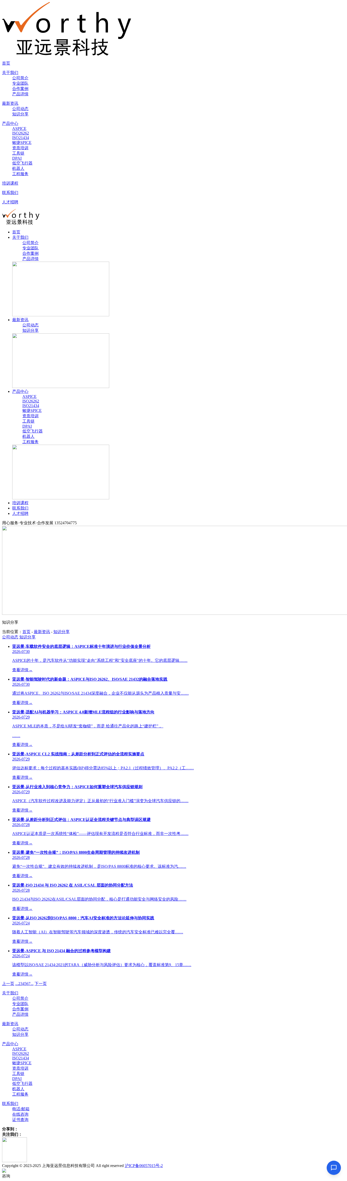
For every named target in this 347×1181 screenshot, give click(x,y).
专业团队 (20, 83)
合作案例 (20, 88)
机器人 (18, 168)
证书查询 (20, 1119)
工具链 (18, 153)
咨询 (6, 1176)
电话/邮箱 (20, 1109)
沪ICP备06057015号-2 (144, 1165)
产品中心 (10, 123)
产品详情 (20, 94)
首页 (6, 63)
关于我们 (10, 72)
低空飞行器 (22, 163)
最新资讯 (10, 103)
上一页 (8, 983)
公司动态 (20, 109)
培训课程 (10, 183)
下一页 (41, 983)
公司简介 (20, 78)
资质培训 (20, 148)
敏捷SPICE (21, 142)
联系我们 (10, 192)
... (16, 983)
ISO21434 (20, 138)
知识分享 (20, 114)
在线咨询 (20, 1114)
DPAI (17, 158)
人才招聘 (10, 202)
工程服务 (20, 174)
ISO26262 (20, 133)
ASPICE (19, 128)
